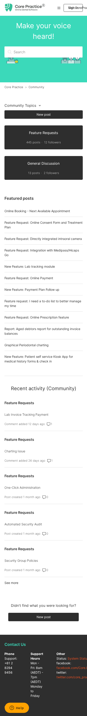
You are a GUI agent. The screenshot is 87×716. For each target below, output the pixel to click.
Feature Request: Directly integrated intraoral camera (43, 239)
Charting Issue (14, 451)
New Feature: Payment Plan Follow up (31, 289)
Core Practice (13, 87)
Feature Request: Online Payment (28, 278)
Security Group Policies (21, 560)
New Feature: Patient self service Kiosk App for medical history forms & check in (38, 359)
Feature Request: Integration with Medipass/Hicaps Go (41, 252)
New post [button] (44, 114)
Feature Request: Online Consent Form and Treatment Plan (43, 225)
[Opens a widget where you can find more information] (16, 708)
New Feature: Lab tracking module (29, 266)
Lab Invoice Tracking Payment (26, 414)
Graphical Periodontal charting (26, 345)
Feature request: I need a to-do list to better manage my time (42, 303)
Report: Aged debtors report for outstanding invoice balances (42, 331)
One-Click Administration (22, 487)
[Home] (25, 10)
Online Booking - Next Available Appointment (37, 211)
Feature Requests (19, 403)
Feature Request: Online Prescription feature (36, 317)
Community (36, 87)
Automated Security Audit (23, 524)
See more (11, 583)
